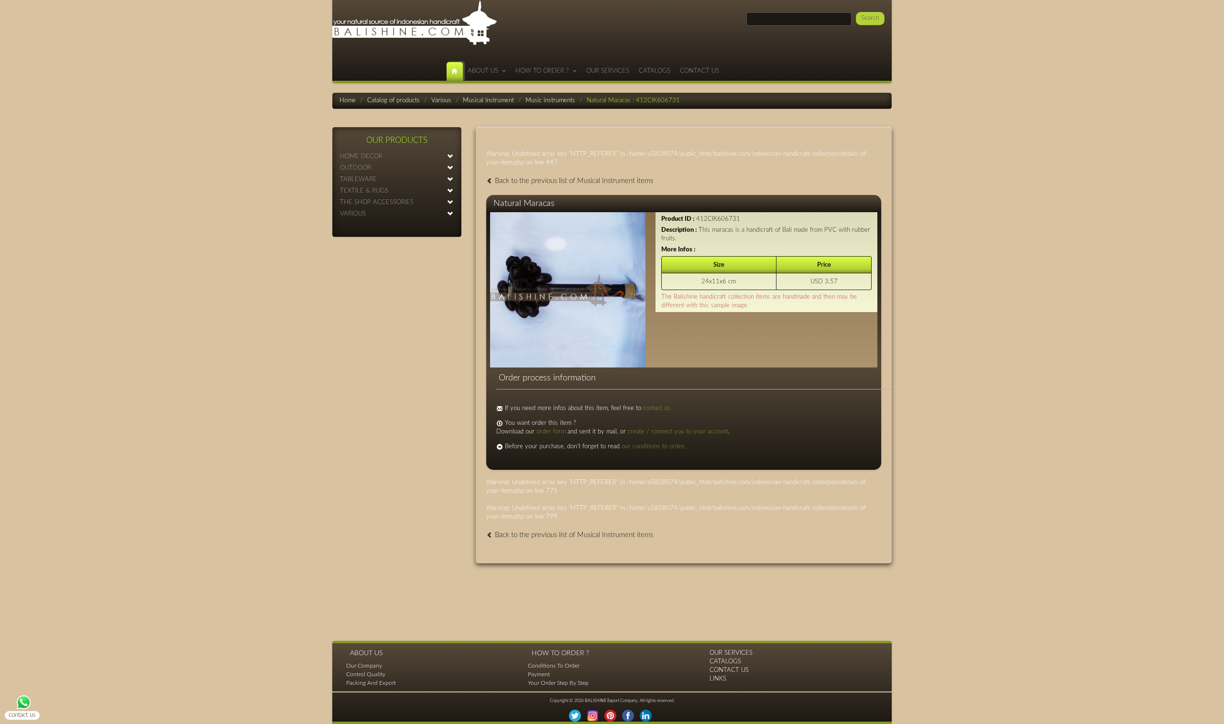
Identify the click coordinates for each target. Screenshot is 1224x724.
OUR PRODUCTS (396, 140)
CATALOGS (654, 71)
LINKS (718, 679)
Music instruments (550, 100)
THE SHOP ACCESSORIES (377, 202)
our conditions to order (653, 446)
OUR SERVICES (607, 71)
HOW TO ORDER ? (544, 71)
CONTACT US (699, 71)
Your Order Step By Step (558, 683)
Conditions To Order (553, 666)
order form (551, 432)
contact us (656, 408)
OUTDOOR (355, 168)
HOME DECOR (361, 156)
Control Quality (365, 674)
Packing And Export (371, 683)
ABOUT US (485, 71)
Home (347, 100)
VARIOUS (353, 214)
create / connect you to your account (678, 432)
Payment (539, 674)
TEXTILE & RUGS (364, 191)
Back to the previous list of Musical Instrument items (573, 180)
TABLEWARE (358, 179)
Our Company (364, 666)
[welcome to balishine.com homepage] (455, 71)
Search (870, 18)
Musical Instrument (488, 100)
